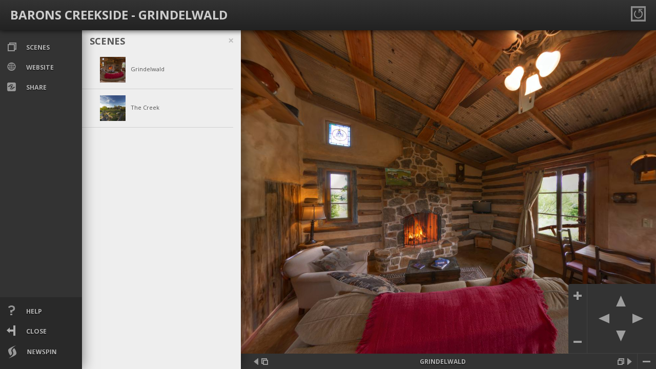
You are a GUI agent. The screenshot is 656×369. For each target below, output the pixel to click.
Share (36, 87)
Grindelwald (148, 69)
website (39, 67)
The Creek (145, 107)
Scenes (37, 47)
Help (33, 311)
